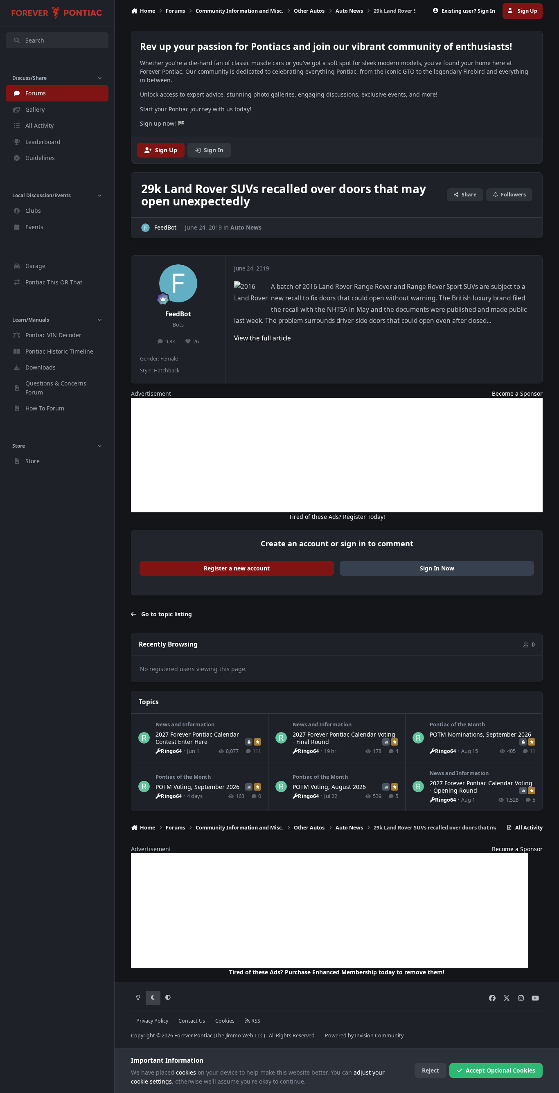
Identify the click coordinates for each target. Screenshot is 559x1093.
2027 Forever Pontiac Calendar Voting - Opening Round (481, 786)
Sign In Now (437, 568)
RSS (255, 1020)
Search (34, 40)
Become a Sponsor (517, 393)
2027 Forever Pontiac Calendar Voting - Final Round (344, 738)
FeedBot (178, 314)
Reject (430, 1070)
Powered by (364, 1035)
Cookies (224, 1020)
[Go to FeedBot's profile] (145, 227)
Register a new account (237, 568)
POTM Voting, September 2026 (197, 787)
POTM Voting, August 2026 (329, 787)
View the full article (262, 338)
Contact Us (191, 1020)
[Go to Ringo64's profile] (144, 738)
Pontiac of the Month (457, 724)
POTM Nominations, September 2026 (480, 734)
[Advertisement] (337, 455)
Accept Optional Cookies (500, 1070)
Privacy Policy (152, 1020)
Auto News (245, 227)
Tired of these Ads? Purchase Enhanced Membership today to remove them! (336, 972)
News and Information (185, 724)
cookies (186, 1072)
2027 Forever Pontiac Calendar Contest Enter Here (197, 738)
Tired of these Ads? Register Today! (337, 517)
